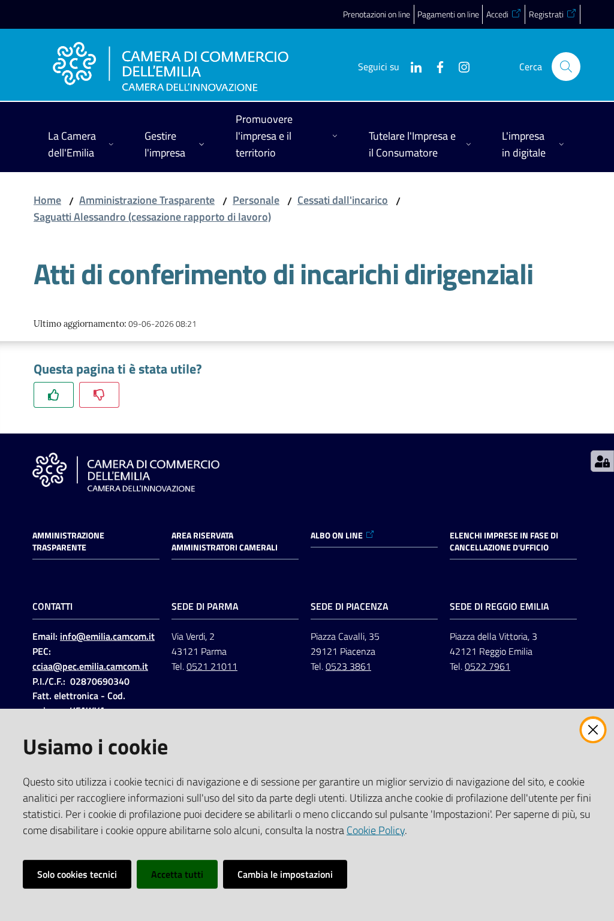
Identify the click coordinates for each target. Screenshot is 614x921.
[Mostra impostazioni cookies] (602, 461)
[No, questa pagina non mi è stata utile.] (99, 395)
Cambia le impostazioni (285, 874)
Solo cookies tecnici (77, 874)
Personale (256, 200)
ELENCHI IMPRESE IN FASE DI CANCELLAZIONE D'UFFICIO (504, 541)
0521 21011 (211, 666)
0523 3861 (348, 666)
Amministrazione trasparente (68, 541)
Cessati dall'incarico (342, 200)
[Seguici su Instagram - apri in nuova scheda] (459, 66)
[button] (566, 66)
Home (47, 200)
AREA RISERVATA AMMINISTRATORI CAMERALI (224, 541)
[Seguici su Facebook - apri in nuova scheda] (435, 66)
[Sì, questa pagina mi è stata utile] (54, 395)
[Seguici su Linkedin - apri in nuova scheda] (411, 66)
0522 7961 (487, 666)
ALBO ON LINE (337, 535)
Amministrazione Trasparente (147, 200)
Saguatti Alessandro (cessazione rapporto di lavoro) (152, 217)
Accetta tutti (177, 874)
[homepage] (170, 66)
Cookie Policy (376, 830)
